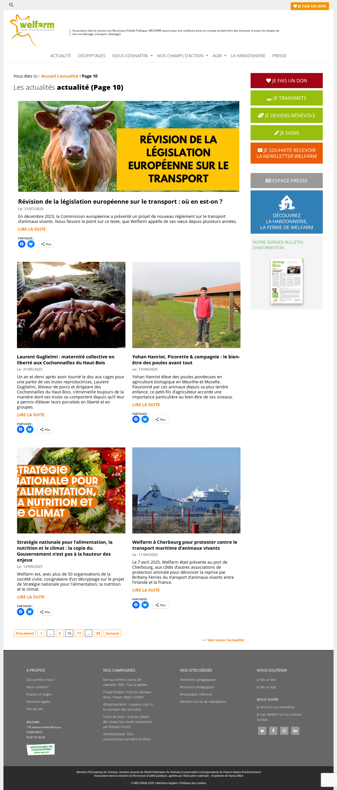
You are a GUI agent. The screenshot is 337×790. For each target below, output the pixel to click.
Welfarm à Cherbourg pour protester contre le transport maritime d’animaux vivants (184, 545)
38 (98, 633)
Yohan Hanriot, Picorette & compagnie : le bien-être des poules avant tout (186, 360)
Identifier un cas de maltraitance (203, 702)
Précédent (25, 633)
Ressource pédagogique (197, 687)
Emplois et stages (39, 694)
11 (79, 633)
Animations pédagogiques (198, 680)
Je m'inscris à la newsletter (276, 707)
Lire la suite (32, 229)
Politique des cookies (193, 783)
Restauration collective (196, 694)
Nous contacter (37, 687)
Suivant (112, 633)
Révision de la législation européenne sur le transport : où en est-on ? (120, 201)
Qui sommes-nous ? (40, 680)
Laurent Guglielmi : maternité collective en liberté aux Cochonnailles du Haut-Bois (65, 360)
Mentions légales (38, 702)
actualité (69, 76)
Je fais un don (266, 680)
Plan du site (34, 709)
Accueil (48, 76)
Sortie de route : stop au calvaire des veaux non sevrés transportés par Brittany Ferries (127, 722)
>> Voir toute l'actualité (223, 640)
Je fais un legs (266, 687)
